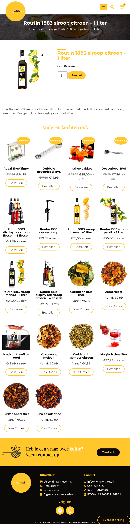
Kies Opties (81, 309)
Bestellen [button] (16, 183)
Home (33, 29)
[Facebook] (60, 510)
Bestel (77, 75)
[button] (112, 7)
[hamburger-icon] (103, 7)
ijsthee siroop (47, 29)
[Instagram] (70, 510)
